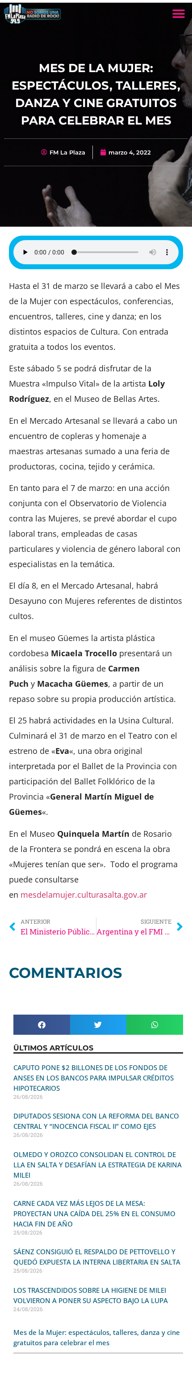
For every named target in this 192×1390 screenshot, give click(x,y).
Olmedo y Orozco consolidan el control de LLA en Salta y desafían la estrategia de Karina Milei (97, 1164)
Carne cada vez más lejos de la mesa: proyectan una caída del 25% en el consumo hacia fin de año (94, 1213)
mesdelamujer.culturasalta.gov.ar (84, 894)
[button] (178, 14)
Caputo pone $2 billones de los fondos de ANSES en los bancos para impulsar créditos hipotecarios (93, 1078)
